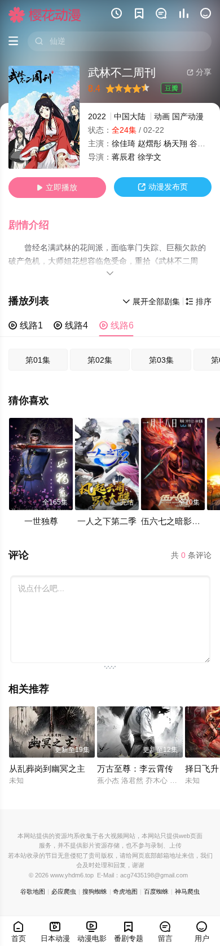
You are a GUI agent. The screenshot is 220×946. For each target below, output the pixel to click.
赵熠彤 (149, 143)
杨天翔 (175, 143)
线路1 (25, 325)
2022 (97, 116)
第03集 (161, 360)
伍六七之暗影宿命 (175, 521)
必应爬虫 (63, 891)
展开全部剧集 (151, 302)
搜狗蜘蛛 (94, 891)
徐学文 (149, 157)
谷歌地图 (32, 891)
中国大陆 (130, 116)
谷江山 (201, 143)
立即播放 (57, 187)
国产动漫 (188, 116)
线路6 (116, 325)
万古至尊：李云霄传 (135, 768)
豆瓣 (171, 88)
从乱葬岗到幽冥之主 (47, 768)
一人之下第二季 (107, 521)
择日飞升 (202, 768)
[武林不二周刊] (44, 117)
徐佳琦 (123, 143)
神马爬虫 (187, 891)
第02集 (99, 360)
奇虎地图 (125, 891)
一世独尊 (41, 521)
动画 (162, 116)
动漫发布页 (163, 187)
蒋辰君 (123, 157)
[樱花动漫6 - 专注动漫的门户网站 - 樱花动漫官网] (44, 14)
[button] (34, 225)
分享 (199, 72)
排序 (199, 302)
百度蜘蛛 (156, 891)
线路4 (71, 325)
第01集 (37, 360)
